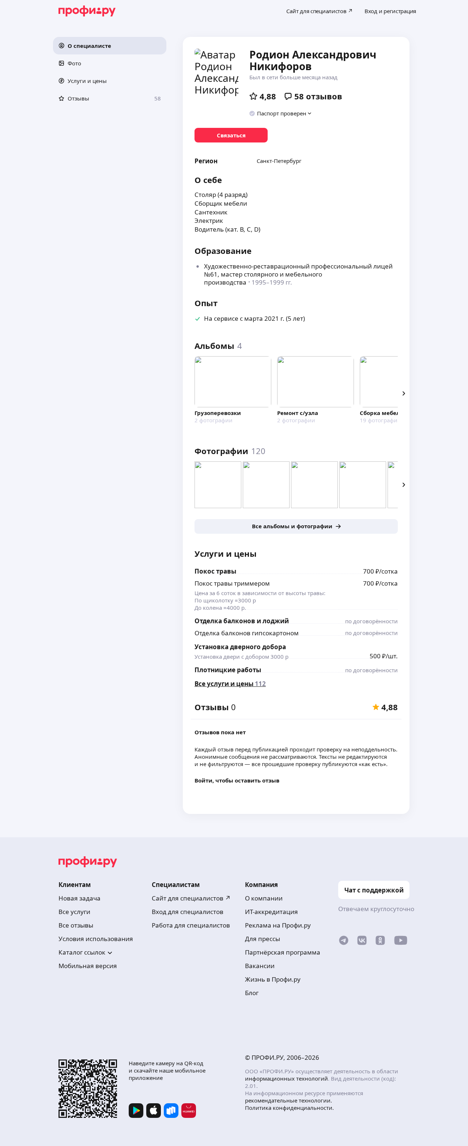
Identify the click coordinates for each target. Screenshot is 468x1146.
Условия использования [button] (95, 938)
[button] (109, 45)
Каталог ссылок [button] (81, 952)
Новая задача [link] (79, 898)
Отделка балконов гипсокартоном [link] (247, 633)
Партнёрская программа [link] (282, 952)
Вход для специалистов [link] (187, 911)
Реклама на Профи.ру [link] (278, 925)
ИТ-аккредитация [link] (271, 911)
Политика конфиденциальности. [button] (289, 1107)
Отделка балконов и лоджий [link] (242, 621)
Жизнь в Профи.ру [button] (273, 979)
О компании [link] (264, 898)
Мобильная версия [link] (87, 966)
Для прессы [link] (262, 938)
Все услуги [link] (74, 911)
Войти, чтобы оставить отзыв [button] (237, 780)
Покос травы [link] (215, 571)
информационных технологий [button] (286, 1078)
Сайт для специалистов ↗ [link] (191, 898)
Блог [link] (251, 993)
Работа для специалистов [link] (191, 925)
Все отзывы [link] (75, 925)
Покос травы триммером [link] (232, 583)
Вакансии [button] (260, 966)
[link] (231, 135)
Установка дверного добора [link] (240, 647)
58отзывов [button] (318, 96)
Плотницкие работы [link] (228, 670)
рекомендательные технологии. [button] (288, 1100)
